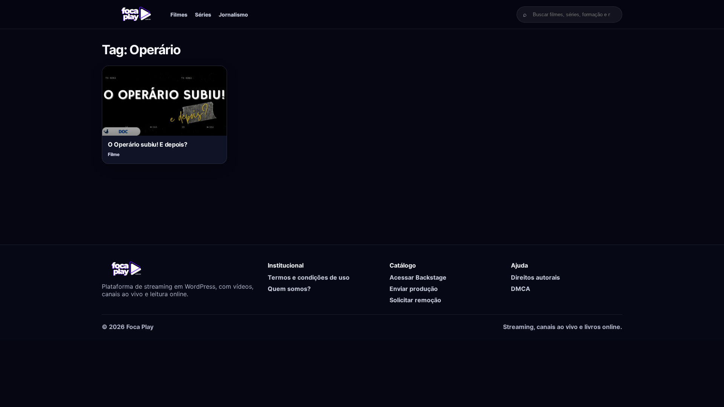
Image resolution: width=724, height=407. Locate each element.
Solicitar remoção (415, 300)
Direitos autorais (535, 277)
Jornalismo (233, 14)
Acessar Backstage (418, 277)
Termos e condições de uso (309, 277)
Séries (203, 14)
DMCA (520, 288)
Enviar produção (414, 288)
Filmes (178, 14)
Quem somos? (289, 288)
